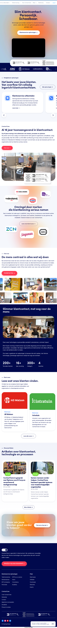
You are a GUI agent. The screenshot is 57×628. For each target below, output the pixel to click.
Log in (54, 2)
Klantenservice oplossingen (9, 574)
